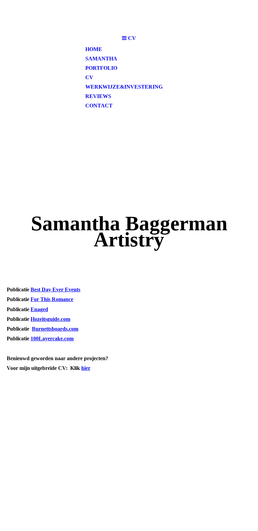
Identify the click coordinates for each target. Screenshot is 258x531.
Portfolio (101, 68)
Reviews (98, 96)
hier (85, 368)
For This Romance (52, 299)
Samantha (101, 58)
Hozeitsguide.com (50, 319)
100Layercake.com (52, 338)
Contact (99, 105)
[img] (129, 16)
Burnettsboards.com (55, 329)
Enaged (39, 309)
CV (89, 77)
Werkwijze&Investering (124, 87)
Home (93, 49)
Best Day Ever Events (55, 289)
